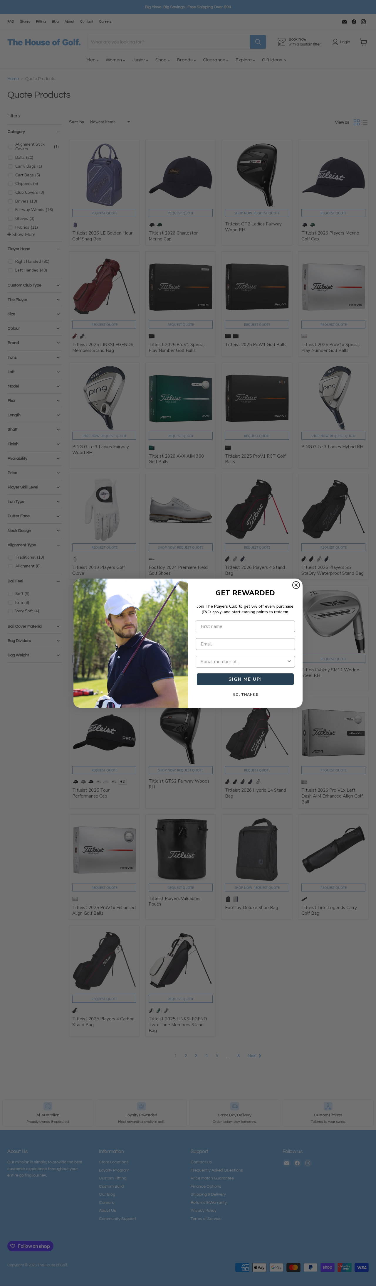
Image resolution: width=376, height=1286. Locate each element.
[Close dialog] (296, 585)
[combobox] (243, 661)
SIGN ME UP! (245, 679)
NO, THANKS (245, 694)
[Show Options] (289, 661)
